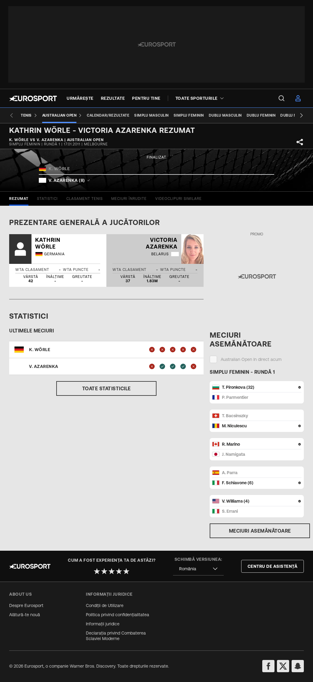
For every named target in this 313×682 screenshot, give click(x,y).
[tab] (18, 199)
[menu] (281, 98)
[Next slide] (301, 115)
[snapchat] (298, 666)
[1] (97, 571)
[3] (111, 571)
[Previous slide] (11, 115)
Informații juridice (103, 623)
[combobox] (198, 568)
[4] (119, 571)
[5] (126, 571)
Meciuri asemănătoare (260, 531)
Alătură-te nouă (24, 614)
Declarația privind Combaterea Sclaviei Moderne (116, 636)
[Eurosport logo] (33, 98)
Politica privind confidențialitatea (117, 614)
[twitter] (283, 666)
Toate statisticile (106, 388)
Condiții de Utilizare (104, 605)
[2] (104, 571)
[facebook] (268, 666)
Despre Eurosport (26, 605)
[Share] (300, 142)
